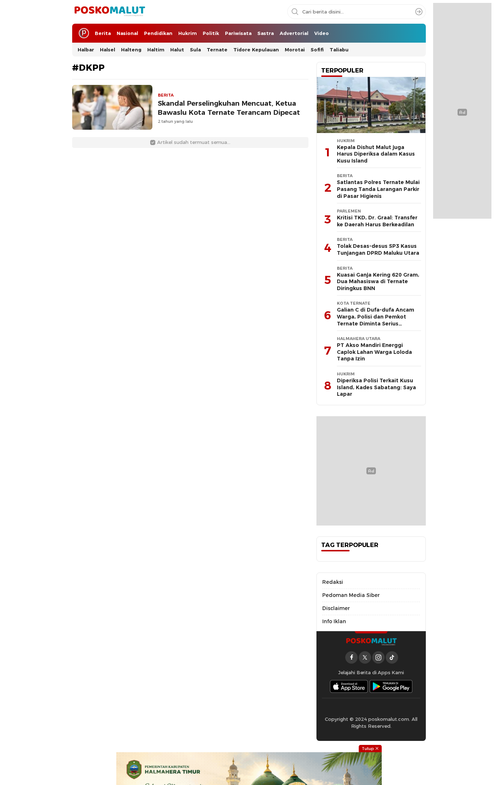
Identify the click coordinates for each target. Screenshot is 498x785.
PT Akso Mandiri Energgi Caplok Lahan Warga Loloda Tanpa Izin (374, 352)
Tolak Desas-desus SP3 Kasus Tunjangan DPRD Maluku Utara (378, 249)
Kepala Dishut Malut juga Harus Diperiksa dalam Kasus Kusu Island (376, 154)
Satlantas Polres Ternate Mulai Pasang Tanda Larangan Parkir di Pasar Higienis (378, 189)
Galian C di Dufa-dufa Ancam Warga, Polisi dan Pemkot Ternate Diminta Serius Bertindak (375, 320)
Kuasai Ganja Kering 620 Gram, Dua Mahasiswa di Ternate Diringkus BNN (378, 281)
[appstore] (349, 686)
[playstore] (391, 686)
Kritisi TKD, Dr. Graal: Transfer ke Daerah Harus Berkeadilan (377, 221)
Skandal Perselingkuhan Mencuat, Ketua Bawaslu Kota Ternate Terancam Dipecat (229, 108)
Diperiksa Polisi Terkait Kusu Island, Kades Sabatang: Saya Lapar (376, 387)
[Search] (418, 11)
